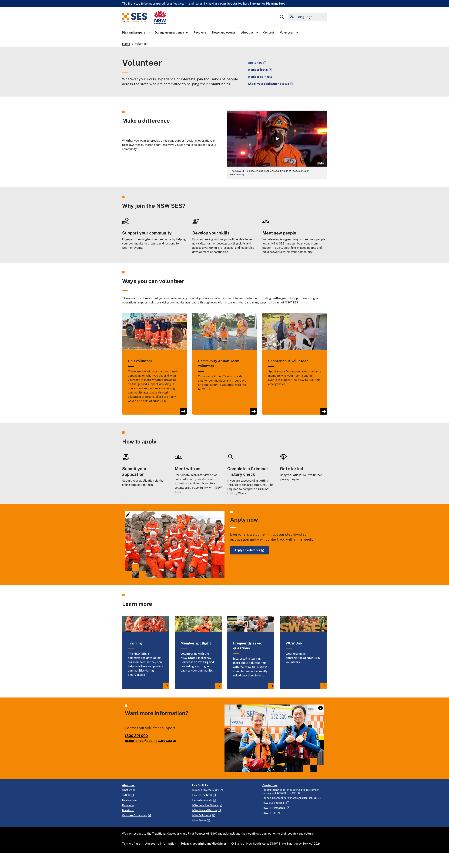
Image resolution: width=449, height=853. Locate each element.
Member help (129, 800)
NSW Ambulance (201, 815)
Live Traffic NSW (202, 795)
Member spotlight (195, 643)
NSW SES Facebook (273, 802)
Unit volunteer (140, 361)
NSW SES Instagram (274, 807)
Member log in (258, 69)
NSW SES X (269, 813)
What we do (128, 790)
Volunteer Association (134, 815)
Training (135, 643)
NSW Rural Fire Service (205, 805)
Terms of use (131, 843)
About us (128, 785)
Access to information (160, 843)
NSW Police (199, 820)
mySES (126, 795)
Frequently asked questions (247, 645)
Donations (128, 810)
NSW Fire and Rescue (204, 810)
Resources (128, 805)
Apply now (255, 62)
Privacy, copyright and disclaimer (203, 843)
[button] (135, 33)
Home (126, 43)
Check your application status (268, 83)
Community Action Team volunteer (218, 363)
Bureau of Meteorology (205, 790)
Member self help (260, 76)
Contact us (269, 785)
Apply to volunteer (247, 550)
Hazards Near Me (202, 800)
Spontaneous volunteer (288, 361)
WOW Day (294, 643)
